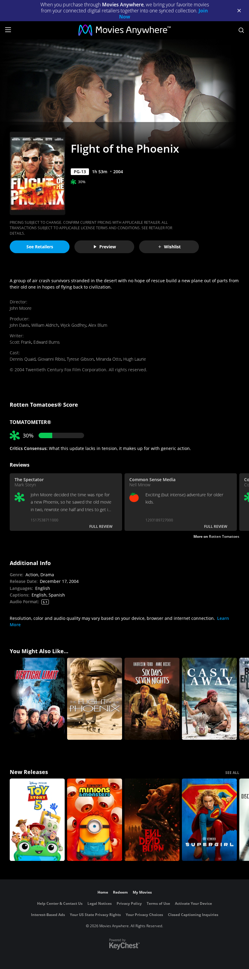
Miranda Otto (108, 359)
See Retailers (39, 247)
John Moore (21, 308)
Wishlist (172, 247)
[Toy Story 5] (37, 820)
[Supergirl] (209, 820)
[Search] (241, 30)
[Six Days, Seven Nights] (151, 699)
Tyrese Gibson (80, 359)
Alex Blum (97, 325)
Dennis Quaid (23, 359)
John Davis (19, 325)
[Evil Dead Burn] (151, 820)
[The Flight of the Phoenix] (94, 699)
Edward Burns (46, 342)
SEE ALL (232, 772)
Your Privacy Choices (144, 914)
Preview (107, 247)
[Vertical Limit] (37, 699)
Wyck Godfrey (73, 325)
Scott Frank (20, 342)
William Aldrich (44, 325)
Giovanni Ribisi (51, 359)
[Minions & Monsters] (94, 820)
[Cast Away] (209, 699)
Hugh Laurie (134, 359)
